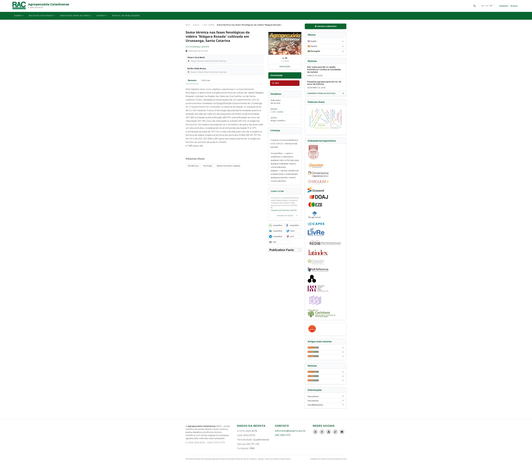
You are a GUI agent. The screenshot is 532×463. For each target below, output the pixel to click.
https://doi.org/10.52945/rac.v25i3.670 (284, 210)
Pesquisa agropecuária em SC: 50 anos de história (324, 82)
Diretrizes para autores (75, 15)
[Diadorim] (315, 168)
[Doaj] (319, 199)
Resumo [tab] (192, 80)
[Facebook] (321, 431)
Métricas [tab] (205, 80)
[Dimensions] (318, 176)
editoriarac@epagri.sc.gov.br (290, 430)
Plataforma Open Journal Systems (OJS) (328, 459)
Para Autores (313, 400)
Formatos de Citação (285, 216)
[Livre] (316, 236)
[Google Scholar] (315, 219)
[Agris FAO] (313, 159)
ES (487, 6)
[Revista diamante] (312, 332)
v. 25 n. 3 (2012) (208, 25)
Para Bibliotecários (315, 405)
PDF (277, 83)
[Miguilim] (318, 183)
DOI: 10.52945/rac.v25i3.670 (197, 47)
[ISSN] (318, 291)
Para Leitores (313, 396)
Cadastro (503, 6)
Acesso (514, 6)
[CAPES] (316, 224)
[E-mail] (341, 431)
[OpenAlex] (312, 282)
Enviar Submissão (327, 26)
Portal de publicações (126, 15)
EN (483, 6)
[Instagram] (315, 431)
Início (188, 25)
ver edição (284, 67)
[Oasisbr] (316, 263)
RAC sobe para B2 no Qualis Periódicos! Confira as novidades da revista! (324, 69)
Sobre (18, 15)
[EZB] (315, 206)
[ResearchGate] (335, 431)
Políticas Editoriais (41, 15)
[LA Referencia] (318, 271)
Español (314, 46)
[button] (276, 225)
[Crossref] (316, 192)
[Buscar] (474, 5)
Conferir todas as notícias (321, 93)
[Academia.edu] (328, 431)
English (314, 41)
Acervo (101, 15)
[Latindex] (318, 255)
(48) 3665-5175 (283, 435)
